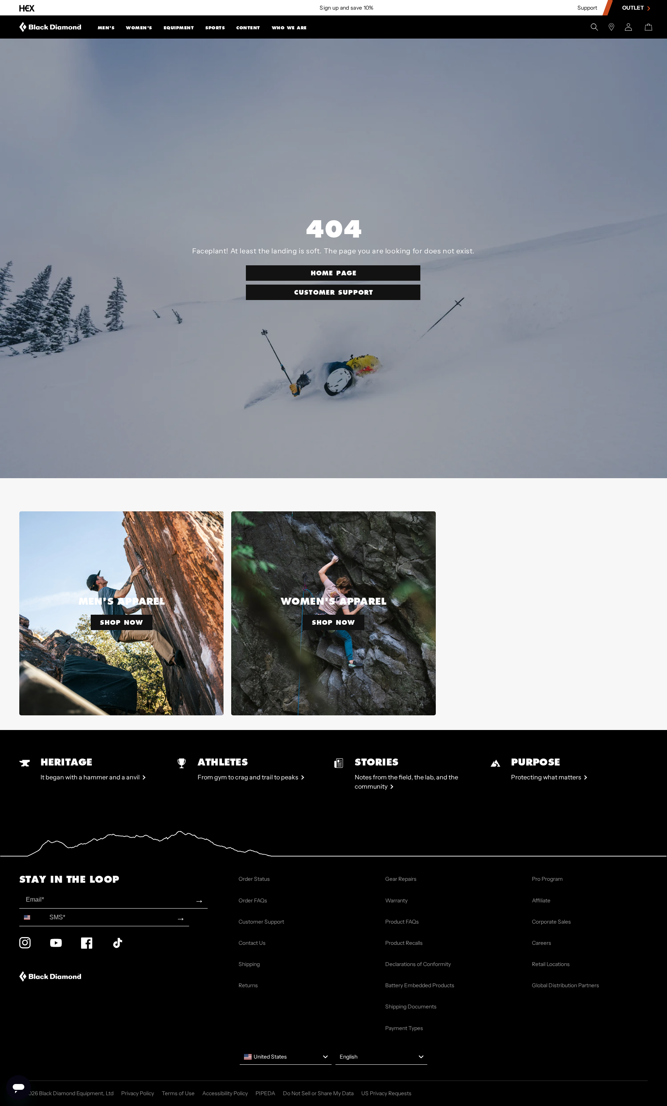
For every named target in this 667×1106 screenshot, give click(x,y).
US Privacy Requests (386, 1093)
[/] (50, 27)
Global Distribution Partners (565, 985)
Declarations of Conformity (418, 964)
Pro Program (547, 878)
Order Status (254, 878)
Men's (106, 27)
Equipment (179, 27)
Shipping (249, 964)
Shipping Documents (411, 1006)
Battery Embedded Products (419, 985)
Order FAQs (253, 900)
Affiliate (541, 900)
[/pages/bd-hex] (27, 8)
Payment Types (404, 1028)
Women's (139, 27)
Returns (248, 985)
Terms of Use (178, 1093)
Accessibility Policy (225, 1093)
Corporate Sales (551, 921)
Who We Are (289, 27)
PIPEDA (265, 1093)
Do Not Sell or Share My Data (318, 1093)
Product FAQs (402, 921)
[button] (106, 27)
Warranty (396, 900)
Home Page (334, 272)
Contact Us (252, 942)
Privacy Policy (137, 1093)
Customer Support (333, 292)
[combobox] (33, 917)
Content (248, 27)
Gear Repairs (400, 878)
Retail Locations (551, 964)
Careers (541, 942)
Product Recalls (404, 942)
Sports (215, 27)
